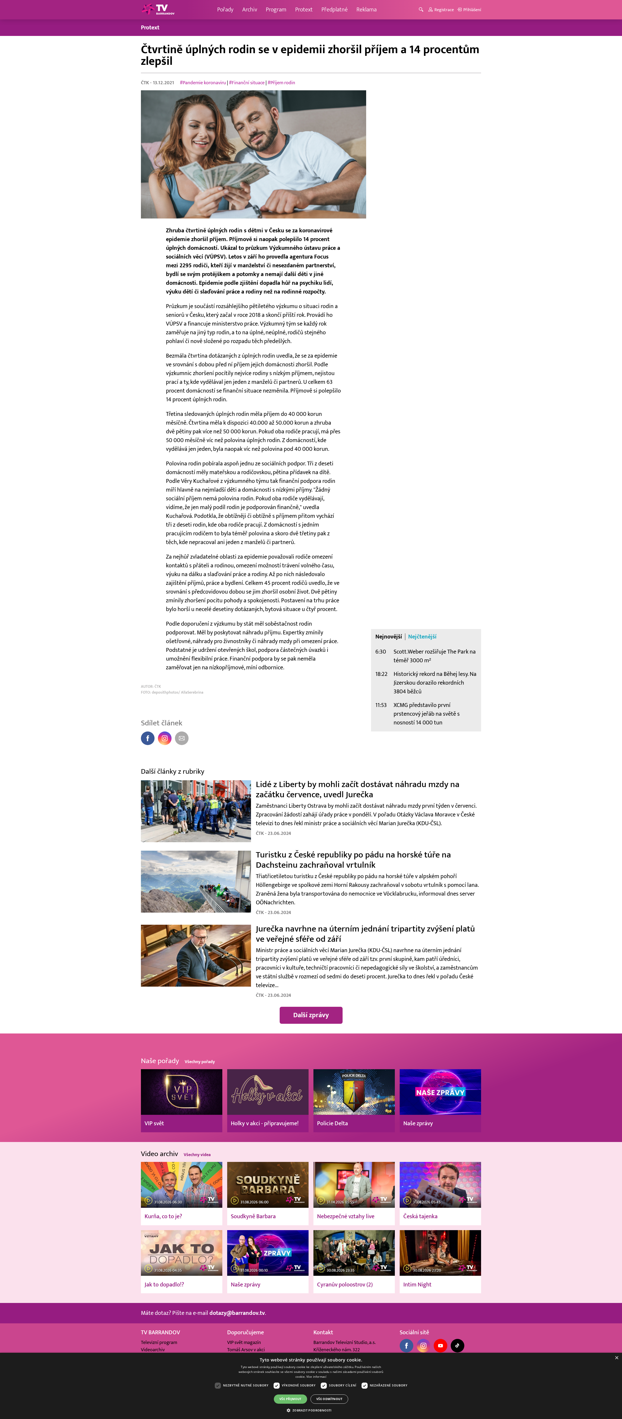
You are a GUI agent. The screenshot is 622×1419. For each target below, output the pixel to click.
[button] (310, 1410)
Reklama (366, 9)
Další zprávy (311, 1015)
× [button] (616, 1358)
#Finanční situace (247, 83)
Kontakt (323, 1332)
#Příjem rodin (281, 83)
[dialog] (311, 1386)
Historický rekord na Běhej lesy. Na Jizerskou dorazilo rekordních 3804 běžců (435, 683)
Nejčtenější (422, 636)
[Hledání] (422, 10)
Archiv (249, 9)
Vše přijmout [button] (290, 1399)
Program (276, 9)
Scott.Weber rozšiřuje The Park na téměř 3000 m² (435, 656)
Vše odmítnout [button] (329, 1399)
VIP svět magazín (244, 1342)
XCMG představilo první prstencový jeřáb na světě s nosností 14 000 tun (427, 714)
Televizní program (159, 1342)
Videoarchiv (153, 1350)
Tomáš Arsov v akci (246, 1350)
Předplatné (334, 9)
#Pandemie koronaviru (203, 83)
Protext (304, 9)
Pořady (225, 9)
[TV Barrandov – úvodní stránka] (158, 9)
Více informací (316, 1377)
